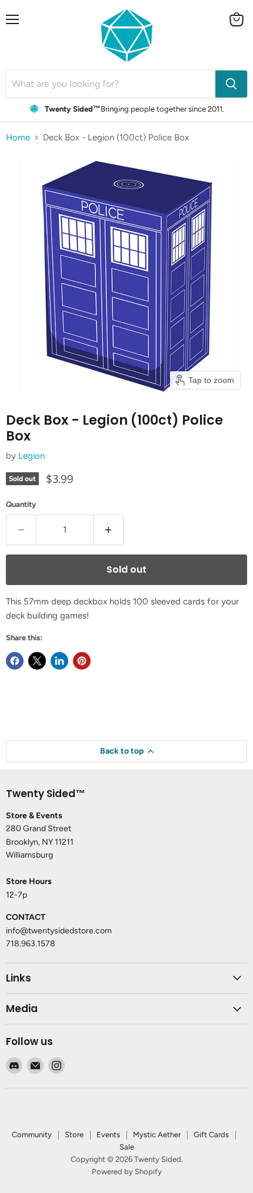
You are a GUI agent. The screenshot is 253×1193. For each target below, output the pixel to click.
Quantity (21, 504)
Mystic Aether (157, 1134)
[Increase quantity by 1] (109, 530)
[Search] (231, 84)
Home (18, 138)
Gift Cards (211, 1134)
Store (74, 1134)
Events (108, 1134)
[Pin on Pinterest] (82, 661)
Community (32, 1134)
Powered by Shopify (127, 1171)
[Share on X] (37, 661)
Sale (126, 1146)
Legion (31, 456)
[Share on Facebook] (15, 661)
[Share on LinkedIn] (59, 661)
